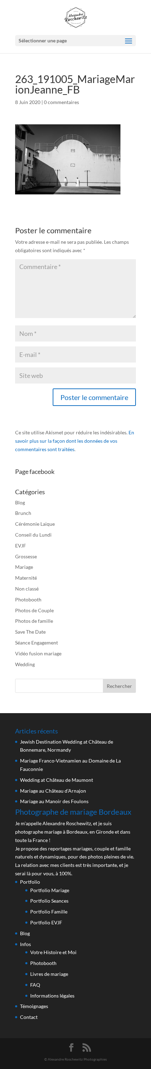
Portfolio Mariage (49, 890)
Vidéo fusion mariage (38, 653)
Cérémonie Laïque (35, 524)
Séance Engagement (36, 643)
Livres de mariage (49, 974)
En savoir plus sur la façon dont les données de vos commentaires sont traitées (74, 440)
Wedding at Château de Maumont (56, 780)
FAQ (35, 985)
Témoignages (34, 1006)
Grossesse (26, 556)
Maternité (26, 578)
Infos (25, 944)
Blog (20, 502)
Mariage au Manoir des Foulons (54, 801)
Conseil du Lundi (33, 535)
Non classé (27, 589)
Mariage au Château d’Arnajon (53, 791)
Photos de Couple (34, 610)
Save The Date (30, 632)
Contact (29, 1017)
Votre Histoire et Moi (53, 952)
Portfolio (30, 882)
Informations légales (52, 996)
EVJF (20, 546)
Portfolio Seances (49, 901)
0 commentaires (61, 102)
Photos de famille (34, 621)
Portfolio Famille (48, 912)
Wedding (25, 664)
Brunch (23, 513)
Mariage (24, 567)
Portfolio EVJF (46, 922)
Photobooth (28, 599)
